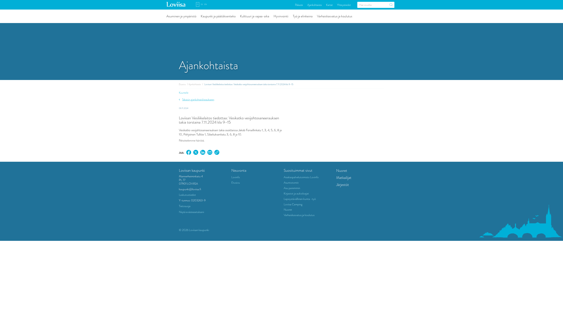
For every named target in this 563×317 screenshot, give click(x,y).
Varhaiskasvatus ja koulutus (334, 16)
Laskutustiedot (187, 195)
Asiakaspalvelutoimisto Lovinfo (301, 177)
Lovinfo (235, 177)
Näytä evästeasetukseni (191, 212)
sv (202, 4)
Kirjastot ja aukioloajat (296, 193)
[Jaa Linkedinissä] (202, 153)
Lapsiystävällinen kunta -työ (300, 199)
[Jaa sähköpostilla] (209, 153)
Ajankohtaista (314, 5)
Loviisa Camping (293, 204)
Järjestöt (342, 184)
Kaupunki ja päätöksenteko (218, 16)
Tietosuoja (184, 206)
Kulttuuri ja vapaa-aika (254, 16)
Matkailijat (343, 177)
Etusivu (182, 84)
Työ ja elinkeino (303, 16)
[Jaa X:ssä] (195, 153)
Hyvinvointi (281, 16)
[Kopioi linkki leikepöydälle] (216, 153)
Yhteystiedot (344, 5)
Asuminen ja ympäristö (181, 16)
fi (197, 4)
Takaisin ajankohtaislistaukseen (198, 100)
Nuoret (288, 210)
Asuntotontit (291, 183)
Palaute (299, 5)
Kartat (329, 5)
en (205, 4)
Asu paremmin (292, 188)
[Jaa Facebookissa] (188, 153)
